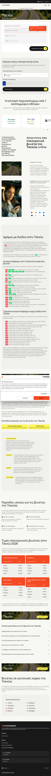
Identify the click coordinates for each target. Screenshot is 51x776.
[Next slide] (47, 130)
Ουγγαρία (11, 705)
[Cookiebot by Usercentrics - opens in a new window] (43, 377)
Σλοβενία (10, 708)
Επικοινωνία (5, 736)
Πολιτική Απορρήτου (7, 745)
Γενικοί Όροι (5, 743)
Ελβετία (10, 711)
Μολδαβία (32, 711)
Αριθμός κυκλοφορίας (9, 79)
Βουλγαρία (32, 708)
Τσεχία (10, 703)
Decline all (25, 398)
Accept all (41, 398)
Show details (44, 393)
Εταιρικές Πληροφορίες (8, 747)
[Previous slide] (44, 130)
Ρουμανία (32, 705)
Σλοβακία (31, 703)
